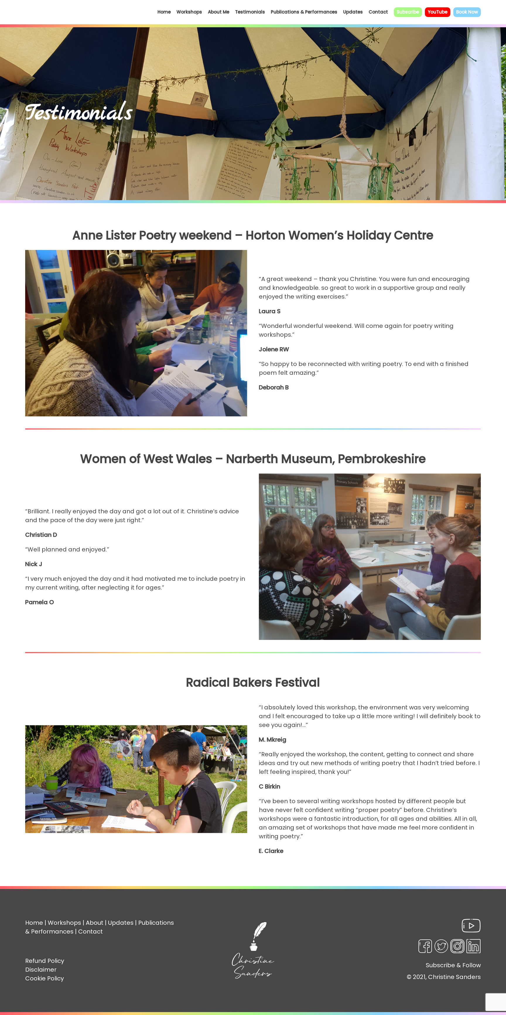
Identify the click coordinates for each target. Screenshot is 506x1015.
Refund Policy (44, 961)
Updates (353, 12)
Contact (378, 12)
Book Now (467, 12)
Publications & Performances (304, 12)
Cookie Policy (44, 978)
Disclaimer (41, 969)
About (94, 923)
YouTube (437, 12)
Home (164, 12)
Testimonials (250, 12)
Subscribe (408, 12)
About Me (218, 12)
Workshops (189, 12)
